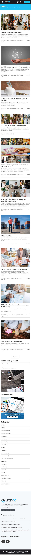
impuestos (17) (5, 441)
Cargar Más (15, 356)
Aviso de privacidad (20, 552)
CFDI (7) (3, 424)
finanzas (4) (4, 436)
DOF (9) (3, 427)
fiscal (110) (4, 439)
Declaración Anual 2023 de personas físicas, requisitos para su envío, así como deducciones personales (15, 531)
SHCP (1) (4, 481)
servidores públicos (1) (6, 478)
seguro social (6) (5, 475)
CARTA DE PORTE (6, 236)
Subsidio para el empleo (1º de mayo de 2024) (15, 67)
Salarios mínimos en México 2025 (11, 32)
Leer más (28, 40)
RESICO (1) (4, 461)
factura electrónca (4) (6, 433)
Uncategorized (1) (5, 483)
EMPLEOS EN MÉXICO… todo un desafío (13, 125)
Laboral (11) (4, 450)
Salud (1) (4, 469)
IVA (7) (3, 447)
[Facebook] (3, 541)
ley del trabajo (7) (5, 455)
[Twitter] (8, 541)
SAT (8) (3, 472)
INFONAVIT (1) (5, 444)
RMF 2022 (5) (4, 467)
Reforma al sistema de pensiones (11, 341)
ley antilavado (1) (5, 453)
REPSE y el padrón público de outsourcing (14, 269)
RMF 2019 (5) (4, 464)
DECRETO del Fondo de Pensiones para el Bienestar (12, 527)
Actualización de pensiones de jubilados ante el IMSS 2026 (13, 518)
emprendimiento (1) (6, 430)
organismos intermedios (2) (7, 458)
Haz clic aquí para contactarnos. (8, 510)
